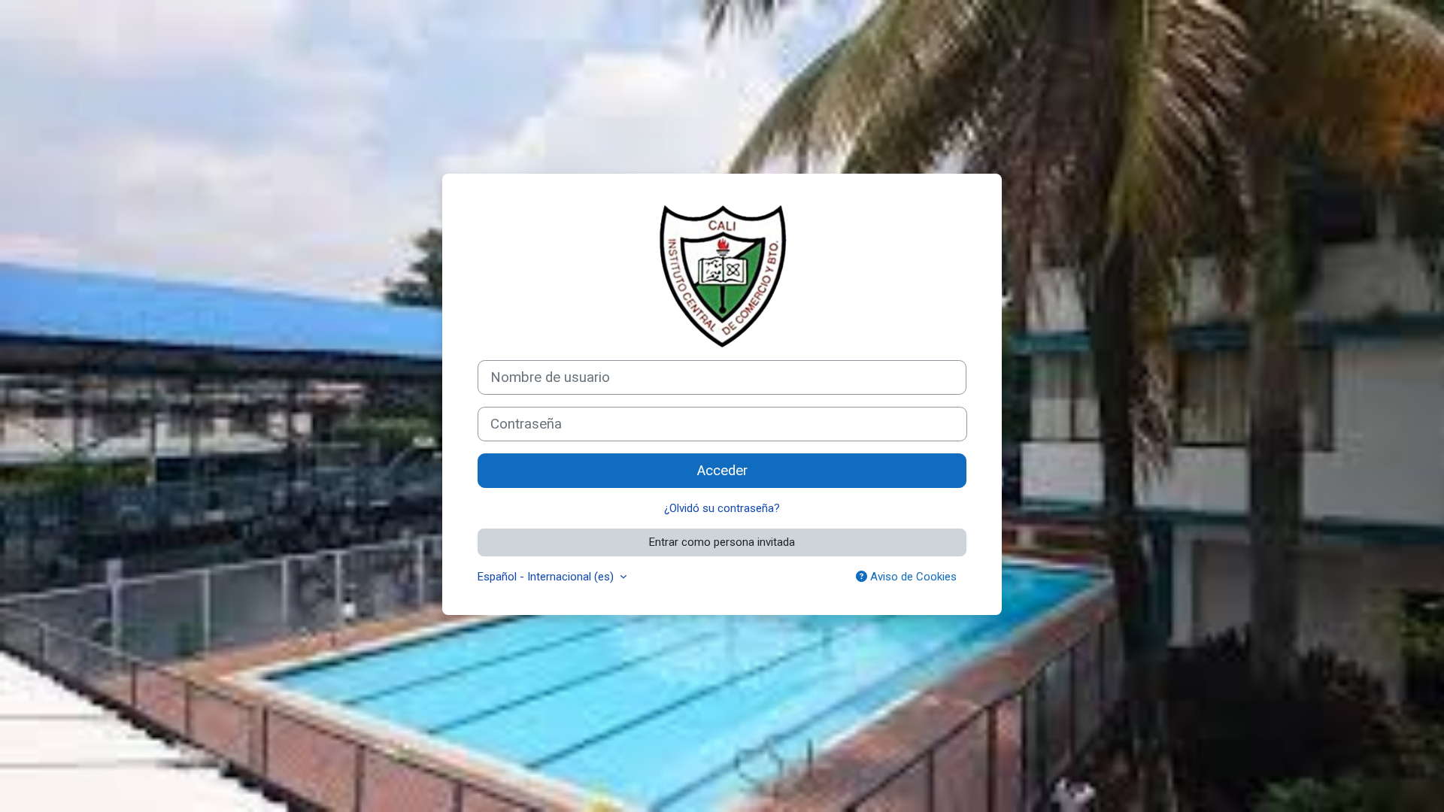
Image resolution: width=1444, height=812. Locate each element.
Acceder (722, 470)
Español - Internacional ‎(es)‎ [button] (547, 576)
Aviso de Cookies (912, 576)
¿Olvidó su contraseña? (722, 508)
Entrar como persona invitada (722, 542)
